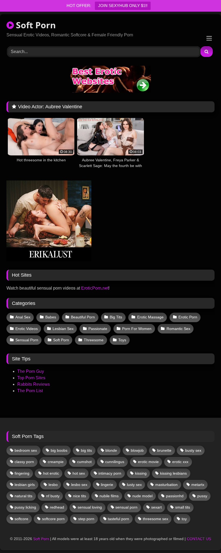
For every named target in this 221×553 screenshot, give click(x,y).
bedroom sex (26, 450)
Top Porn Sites (31, 377)
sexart (156, 507)
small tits (182, 507)
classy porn (24, 462)
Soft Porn (35, 25)
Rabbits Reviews (33, 384)
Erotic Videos (26, 328)
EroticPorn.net (94, 288)
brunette (164, 450)
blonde (111, 450)
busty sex (193, 450)
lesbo (53, 484)
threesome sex (155, 519)
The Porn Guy (30, 371)
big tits (86, 450)
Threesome (93, 340)
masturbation (166, 484)
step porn (86, 519)
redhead (57, 507)
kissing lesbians (173, 473)
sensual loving (90, 507)
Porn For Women (136, 328)
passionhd (175, 496)
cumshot (84, 462)
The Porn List (30, 390)
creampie (56, 462)
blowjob (137, 450)
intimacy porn (109, 473)
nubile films (109, 496)
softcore (21, 519)
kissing (141, 473)
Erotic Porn (187, 317)
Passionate (97, 328)
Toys (122, 340)
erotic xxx (180, 462)
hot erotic (51, 473)
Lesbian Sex (63, 328)
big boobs (59, 450)
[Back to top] (204, 537)
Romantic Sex (178, 328)
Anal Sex (22, 317)
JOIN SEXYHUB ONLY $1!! (122, 5)
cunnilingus (114, 462)
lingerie (107, 484)
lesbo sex (79, 484)
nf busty (53, 496)
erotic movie (148, 462)
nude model (142, 496)
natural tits (23, 496)
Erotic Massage (150, 317)
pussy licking (25, 507)
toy (184, 519)
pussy (202, 496)
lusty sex (134, 484)
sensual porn (126, 507)
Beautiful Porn (83, 317)
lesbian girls (25, 484)
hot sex (78, 473)
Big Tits (116, 317)
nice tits (79, 496)
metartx (197, 484)
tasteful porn (118, 519)
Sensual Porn (26, 340)
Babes (50, 317)
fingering (22, 473)
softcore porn (53, 519)
